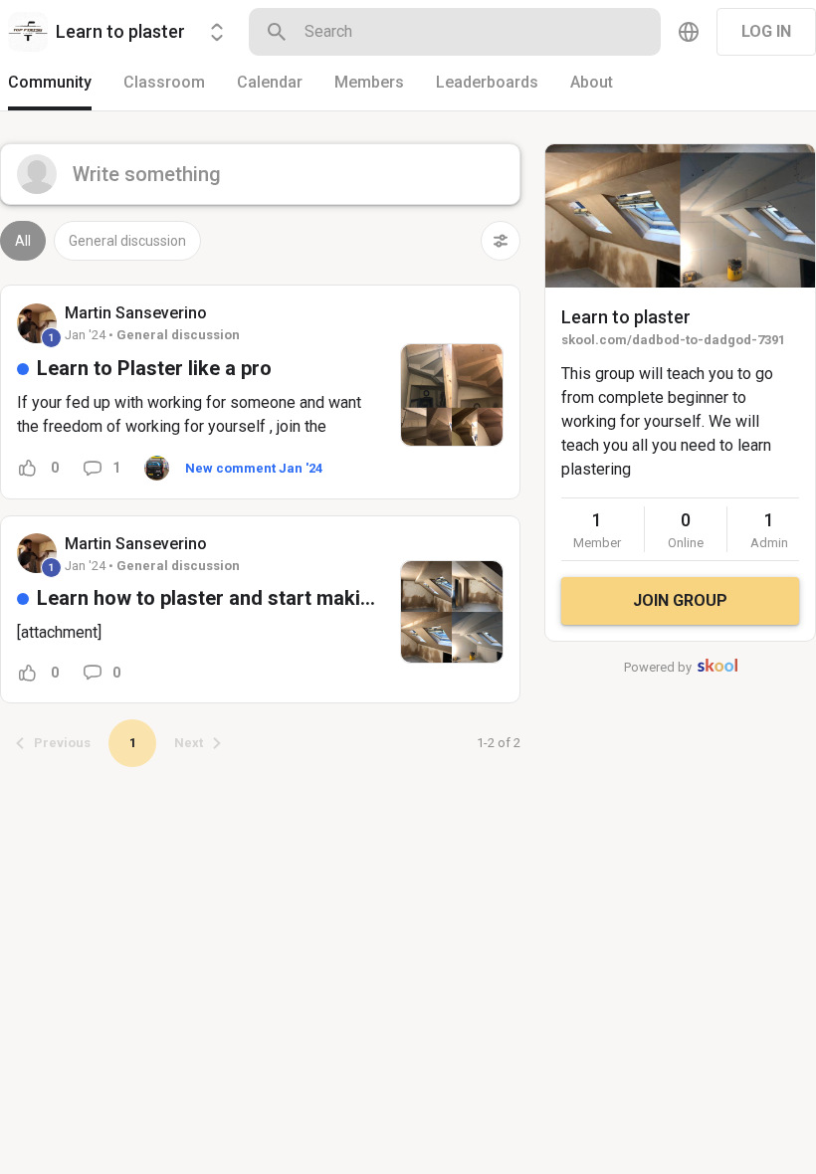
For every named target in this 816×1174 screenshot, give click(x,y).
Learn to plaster (626, 316)
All (23, 241)
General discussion (127, 241)
